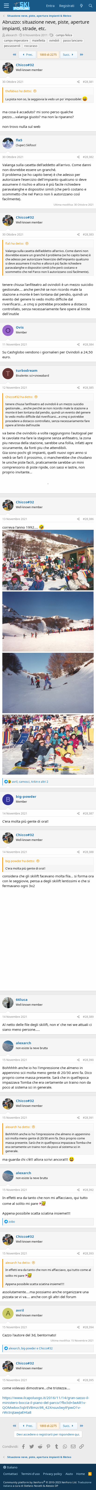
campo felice (64, 35)
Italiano (11, 1467)
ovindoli (54, 40)
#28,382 (88, 157)
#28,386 (88, 519)
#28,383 (88, 234)
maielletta (38, 40)
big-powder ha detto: (20, 861)
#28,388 (88, 852)
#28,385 (88, 388)
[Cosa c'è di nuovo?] (81, 5)
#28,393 (88, 1253)
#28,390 (88, 1060)
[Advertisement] (48, 938)
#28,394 (88, 1327)
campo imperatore (16, 40)
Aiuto (69, 1474)
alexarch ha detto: (17, 1127)
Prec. (29, 54)
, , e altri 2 (30, 782)
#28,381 (88, 82)
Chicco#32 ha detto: (19, 397)
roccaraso (30, 46)
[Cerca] (90, 5)
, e (31, 1348)
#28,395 (88, 1380)
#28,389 (88, 1017)
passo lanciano (72, 40)
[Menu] (6, 6)
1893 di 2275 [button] (48, 54)
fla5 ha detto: (14, 243)
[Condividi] (78, 82)
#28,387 (88, 813)
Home (80, 1474)
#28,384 (88, 344)
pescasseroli (12, 46)
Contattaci (10, 1474)
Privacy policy (52, 1474)
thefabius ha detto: (18, 91)
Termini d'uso (30, 1474)
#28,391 (88, 1118)
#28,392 (88, 1190)
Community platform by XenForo (40, 1482)
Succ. (67, 54)
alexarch (11, 35)
